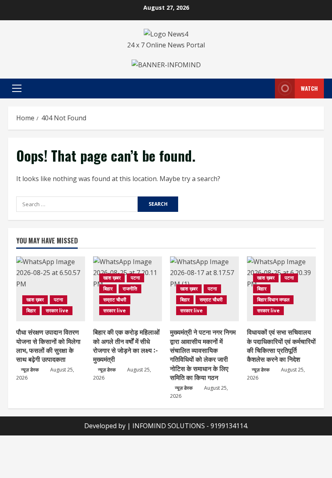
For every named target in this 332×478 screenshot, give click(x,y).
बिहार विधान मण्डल (273, 299)
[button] (17, 88)
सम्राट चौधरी (114, 299)
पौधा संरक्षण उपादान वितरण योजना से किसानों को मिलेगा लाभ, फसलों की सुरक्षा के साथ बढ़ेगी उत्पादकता (48, 345)
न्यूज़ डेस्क (30, 369)
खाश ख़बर (35, 299)
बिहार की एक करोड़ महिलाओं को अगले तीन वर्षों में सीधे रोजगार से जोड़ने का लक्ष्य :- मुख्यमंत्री (126, 345)
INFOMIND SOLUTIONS (169, 425)
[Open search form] (266, 88)
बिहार (31, 310)
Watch (309, 88)
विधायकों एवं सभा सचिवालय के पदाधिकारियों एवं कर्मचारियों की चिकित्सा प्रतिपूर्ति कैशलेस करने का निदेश (281, 345)
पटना (58, 299)
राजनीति (130, 288)
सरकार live (57, 310)
